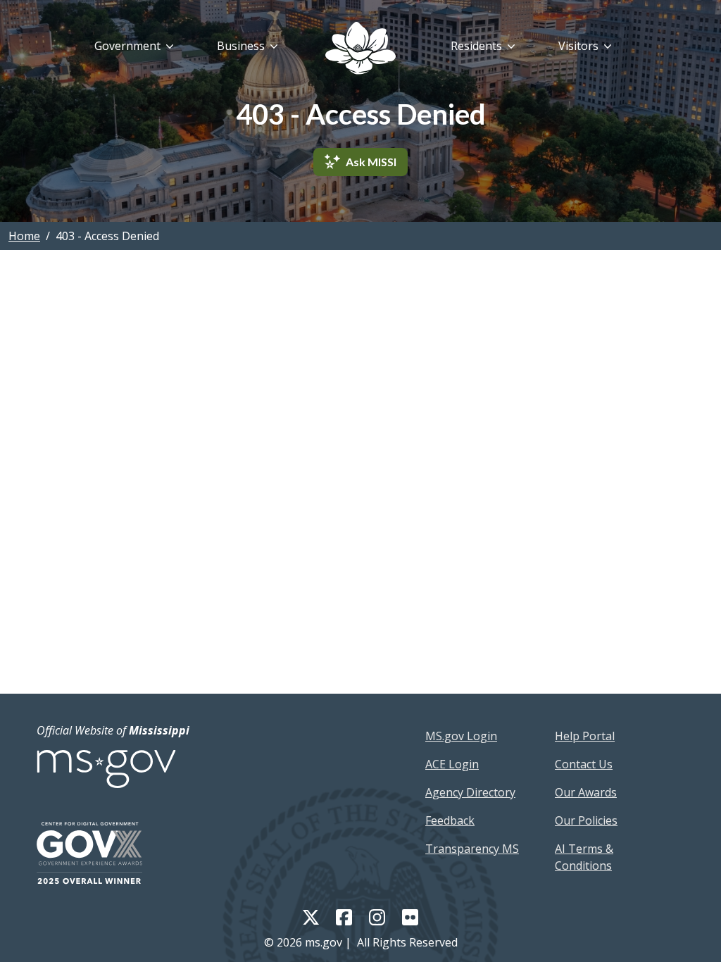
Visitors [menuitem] (578, 46)
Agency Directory (470, 792)
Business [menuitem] (241, 46)
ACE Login (452, 764)
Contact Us (584, 764)
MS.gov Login (461, 736)
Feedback (450, 820)
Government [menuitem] (127, 46)
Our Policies (586, 820)
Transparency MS (472, 848)
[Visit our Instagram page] (377, 916)
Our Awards (586, 792)
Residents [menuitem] (476, 46)
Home (24, 236)
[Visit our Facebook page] (344, 916)
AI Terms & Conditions (584, 857)
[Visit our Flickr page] (410, 916)
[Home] (360, 48)
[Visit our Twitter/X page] (311, 916)
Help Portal (585, 736)
